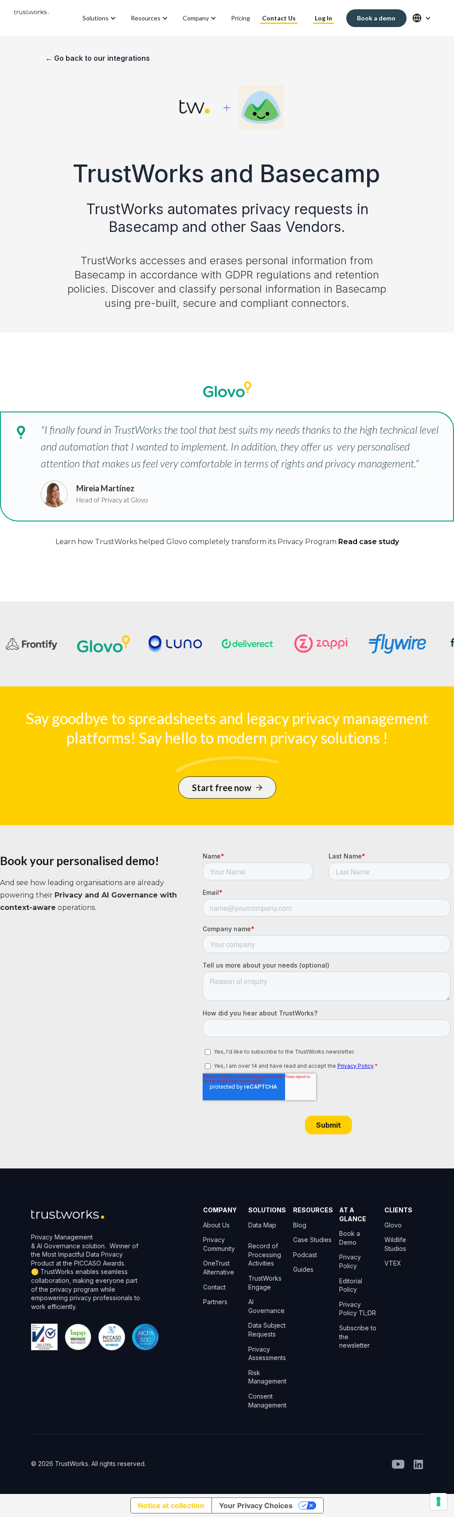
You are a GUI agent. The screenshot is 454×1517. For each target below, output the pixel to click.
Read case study (368, 541)
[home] (31, 18)
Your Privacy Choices (256, 1505)
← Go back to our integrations (97, 58)
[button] (99, 18)
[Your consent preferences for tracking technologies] (438, 1501)
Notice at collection (171, 1505)
